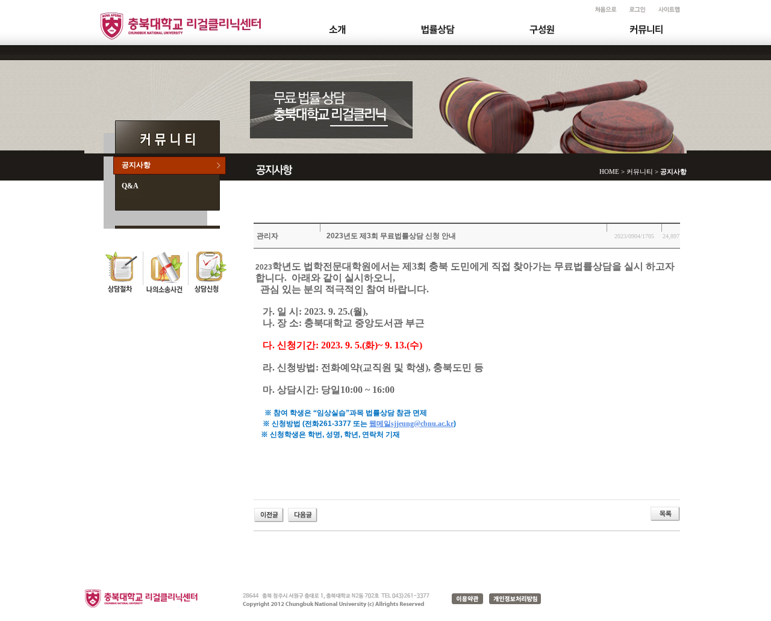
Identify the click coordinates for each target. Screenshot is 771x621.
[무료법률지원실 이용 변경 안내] (302, 514)
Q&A (130, 186)
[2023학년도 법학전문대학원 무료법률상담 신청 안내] (269, 514)
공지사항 (136, 165)
